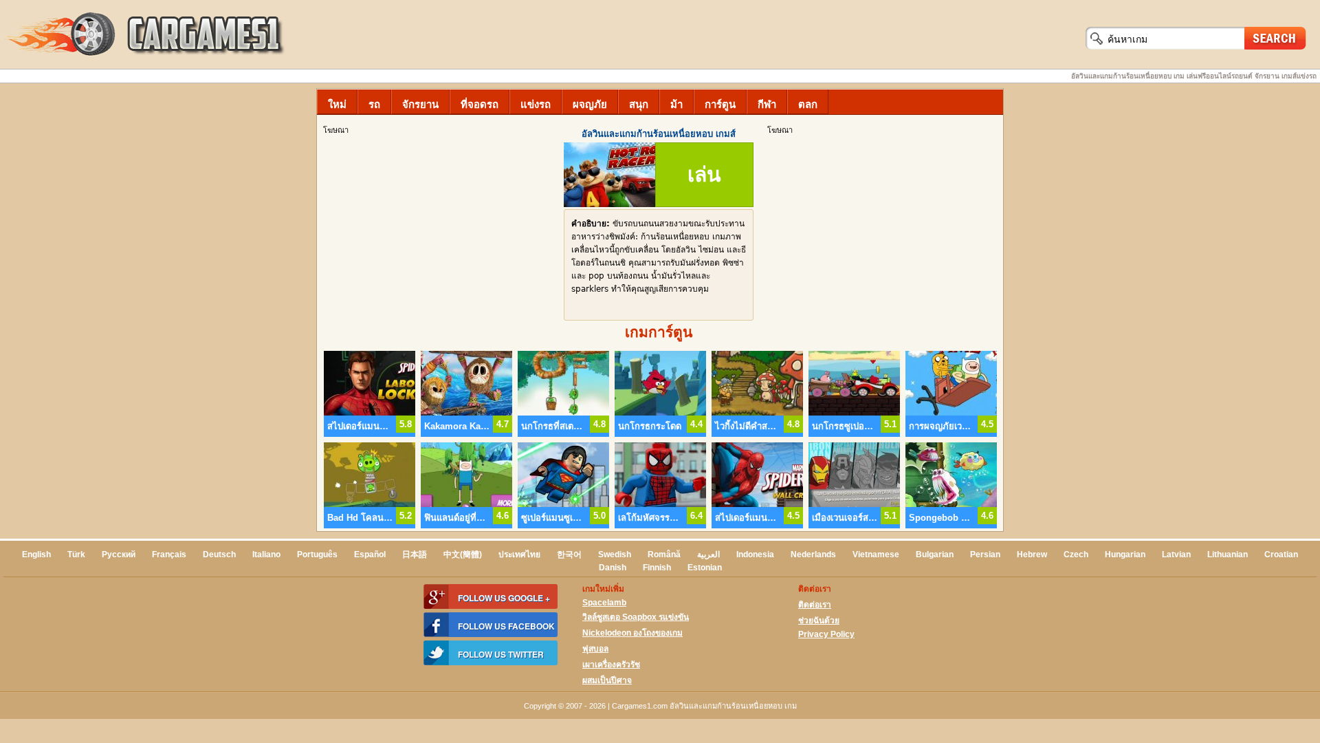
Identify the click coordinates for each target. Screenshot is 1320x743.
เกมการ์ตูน (658, 331)
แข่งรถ (535, 104)
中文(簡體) (462, 554)
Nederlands (813, 554)
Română (664, 554)
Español (370, 554)
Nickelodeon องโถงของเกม (632, 633)
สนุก (638, 104)
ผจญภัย (590, 104)
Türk (76, 554)
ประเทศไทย (519, 554)
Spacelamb (604, 602)
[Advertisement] (883, 234)
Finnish (657, 567)
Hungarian (1125, 554)
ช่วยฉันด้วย (818, 620)
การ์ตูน (720, 104)
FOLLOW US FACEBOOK (506, 626)
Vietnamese (875, 554)
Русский (118, 554)
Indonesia (755, 554)
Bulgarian (935, 554)
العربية (708, 554)
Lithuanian (1227, 554)
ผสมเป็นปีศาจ (607, 680)
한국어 (569, 554)
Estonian (705, 567)
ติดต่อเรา (814, 605)
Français (169, 554)
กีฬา (767, 104)
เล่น (704, 174)
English (36, 554)
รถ (374, 104)
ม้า (676, 104)
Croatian (1281, 554)
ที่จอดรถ (479, 104)
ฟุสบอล (595, 649)
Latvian (1176, 554)
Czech (1076, 554)
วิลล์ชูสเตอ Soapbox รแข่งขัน (635, 617)
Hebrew (1032, 554)
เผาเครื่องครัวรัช (611, 664)
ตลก (807, 104)
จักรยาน (420, 104)
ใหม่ (337, 104)
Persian (985, 554)
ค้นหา (1275, 37)
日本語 (414, 554)
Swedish (614, 554)
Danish (612, 567)
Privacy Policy (826, 634)
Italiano (266, 554)
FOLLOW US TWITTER (501, 654)
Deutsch (219, 554)
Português (317, 554)
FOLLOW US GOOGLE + (504, 598)
